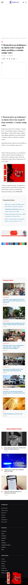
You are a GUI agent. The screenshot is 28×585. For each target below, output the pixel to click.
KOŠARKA (3, 536)
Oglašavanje (3, 568)
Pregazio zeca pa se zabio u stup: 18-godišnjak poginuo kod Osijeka (14, 470)
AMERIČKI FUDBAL (6, 545)
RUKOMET (3, 538)
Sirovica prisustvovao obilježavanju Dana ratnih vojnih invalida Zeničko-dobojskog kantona (13, 369)
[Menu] (2, 2)
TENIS (2, 533)
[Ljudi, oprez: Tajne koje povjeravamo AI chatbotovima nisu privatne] (14, 483)
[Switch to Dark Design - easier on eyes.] (26, 2)
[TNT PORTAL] (14, 2)
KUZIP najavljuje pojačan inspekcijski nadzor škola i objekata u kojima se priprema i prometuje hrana (14, 323)
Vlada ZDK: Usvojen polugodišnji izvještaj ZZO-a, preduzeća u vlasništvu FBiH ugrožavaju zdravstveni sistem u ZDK (14, 301)
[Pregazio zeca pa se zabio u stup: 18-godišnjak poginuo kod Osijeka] (14, 461)
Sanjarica (3, 515)
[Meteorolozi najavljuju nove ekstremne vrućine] (14, 403)
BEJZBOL (3, 547)
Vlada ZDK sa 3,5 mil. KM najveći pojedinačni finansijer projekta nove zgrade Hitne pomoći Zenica (14, 392)
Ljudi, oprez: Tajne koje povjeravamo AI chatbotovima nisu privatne (12, 492)
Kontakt (3, 563)
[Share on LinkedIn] (14, 59)
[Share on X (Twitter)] (9, 59)
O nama (3, 559)
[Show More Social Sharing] (17, 59)
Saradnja (3, 566)
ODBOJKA (3, 542)
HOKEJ (3, 540)
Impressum (3, 561)
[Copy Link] (12, 59)
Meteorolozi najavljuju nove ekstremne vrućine (12, 414)
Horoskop (3, 517)
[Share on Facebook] (7, 59)
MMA (2, 549)
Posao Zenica (4, 522)
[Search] (23, 2)
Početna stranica (4, 38)
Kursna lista (3, 512)
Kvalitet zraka (4, 519)
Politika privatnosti (5, 572)
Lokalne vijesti (4, 508)
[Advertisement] (14, 21)
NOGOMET (3, 531)
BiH (2, 42)
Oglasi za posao (4, 510)
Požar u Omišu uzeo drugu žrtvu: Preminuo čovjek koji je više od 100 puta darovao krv (15, 448)
